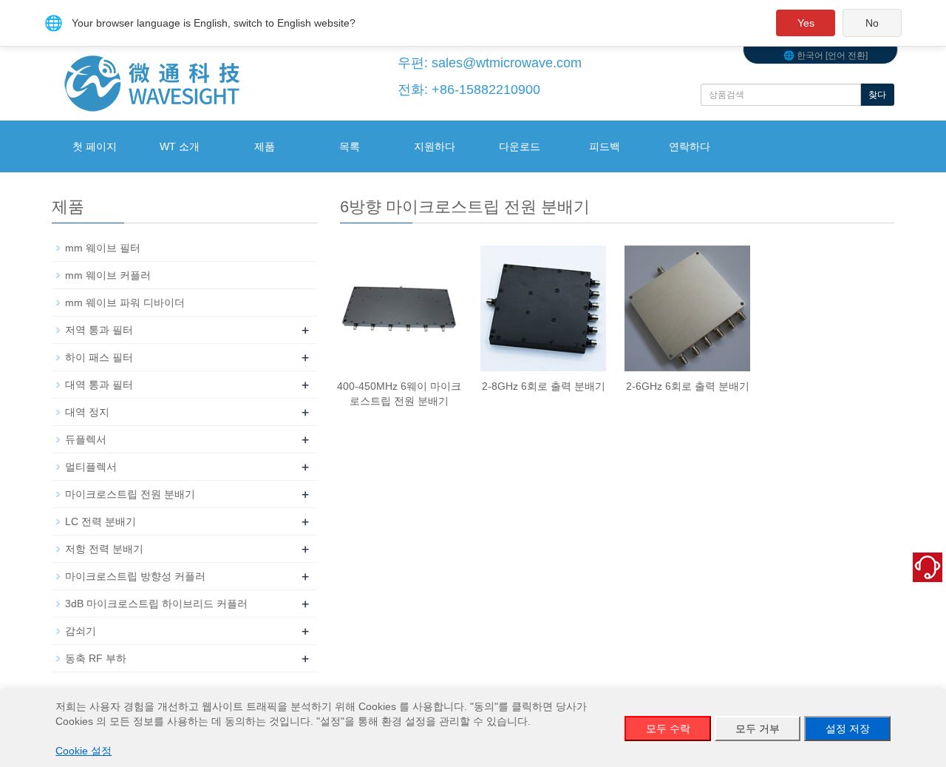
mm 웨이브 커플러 (108, 275)
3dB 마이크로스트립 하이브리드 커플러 (156, 603)
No (872, 23)
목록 (349, 146)
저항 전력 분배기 (104, 549)
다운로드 (519, 146)
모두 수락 (668, 728)
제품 (264, 146)
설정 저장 (848, 728)
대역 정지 (87, 412)
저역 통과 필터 (99, 330)
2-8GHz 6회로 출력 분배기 (543, 386)
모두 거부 (757, 728)
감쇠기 (80, 631)
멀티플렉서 (91, 467)
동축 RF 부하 (95, 658)
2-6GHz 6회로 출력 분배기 (687, 386)
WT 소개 (180, 146)
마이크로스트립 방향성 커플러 (135, 576)
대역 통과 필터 (99, 385)
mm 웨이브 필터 (102, 248)
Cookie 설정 (83, 751)
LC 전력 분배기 (100, 521)
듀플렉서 (85, 439)
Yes (805, 23)
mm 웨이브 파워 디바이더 (125, 302)
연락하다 (689, 146)
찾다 (877, 94)
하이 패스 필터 (99, 357)
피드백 (604, 146)
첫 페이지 (94, 146)
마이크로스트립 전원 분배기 (130, 494)
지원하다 (434, 146)
